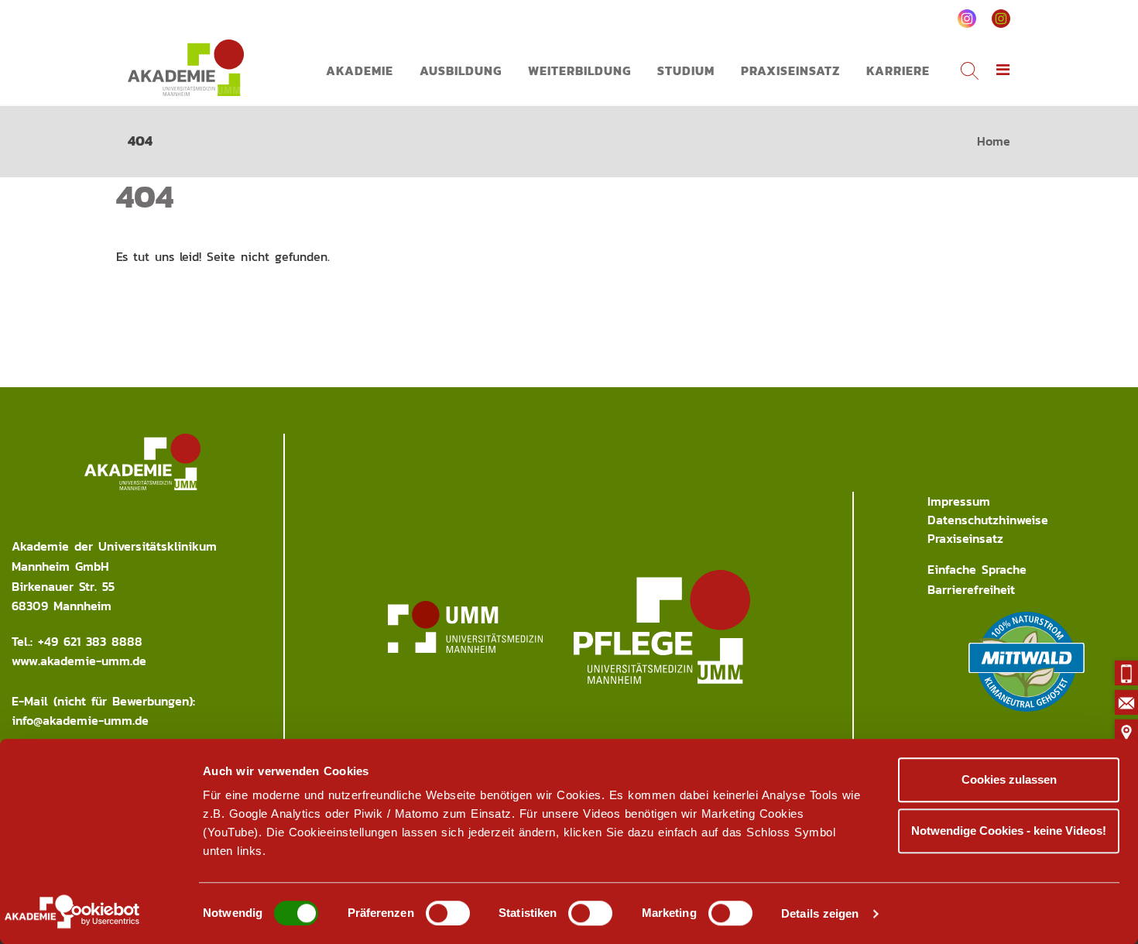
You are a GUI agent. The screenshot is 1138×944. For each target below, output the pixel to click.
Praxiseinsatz (790, 70)
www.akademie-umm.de (79, 660)
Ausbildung (461, 70)
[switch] (448, 913)
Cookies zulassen (1009, 779)
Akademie (359, 70)
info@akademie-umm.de (80, 720)
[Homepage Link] (186, 67)
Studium (686, 70)
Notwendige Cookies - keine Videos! (1008, 830)
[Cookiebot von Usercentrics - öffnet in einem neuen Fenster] (100, 913)
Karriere (898, 70)
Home (993, 141)
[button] (1003, 70)
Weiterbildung (579, 70)
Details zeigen (820, 913)
